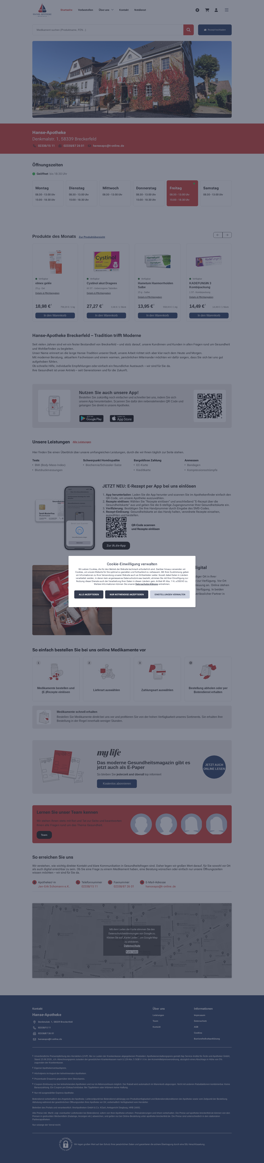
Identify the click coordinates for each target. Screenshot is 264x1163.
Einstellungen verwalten (170, 594)
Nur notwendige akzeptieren (127, 594)
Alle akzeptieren (89, 594)
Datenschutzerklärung (146, 584)
